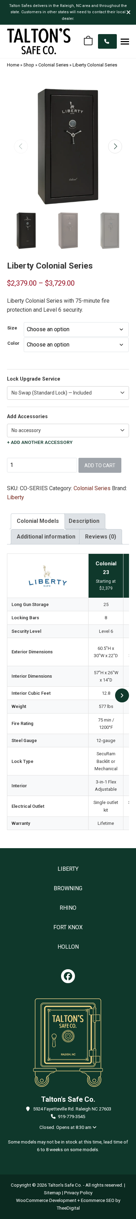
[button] (125, 41)
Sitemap (52, 1192)
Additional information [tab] (46, 536)
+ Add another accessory (40, 442)
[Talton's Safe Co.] (38, 41)
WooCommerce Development (46, 1200)
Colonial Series (53, 64)
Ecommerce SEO (97, 1200)
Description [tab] (84, 521)
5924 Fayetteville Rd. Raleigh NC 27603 (72, 1109)
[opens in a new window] (68, 976)
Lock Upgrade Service (33, 379)
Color (13, 343)
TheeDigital (68, 1208)
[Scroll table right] (122, 695)
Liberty (15, 497)
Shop (28, 64)
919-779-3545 (71, 1116)
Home (13, 64)
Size (12, 327)
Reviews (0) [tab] (100, 536)
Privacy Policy (78, 1192)
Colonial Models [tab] (38, 521)
